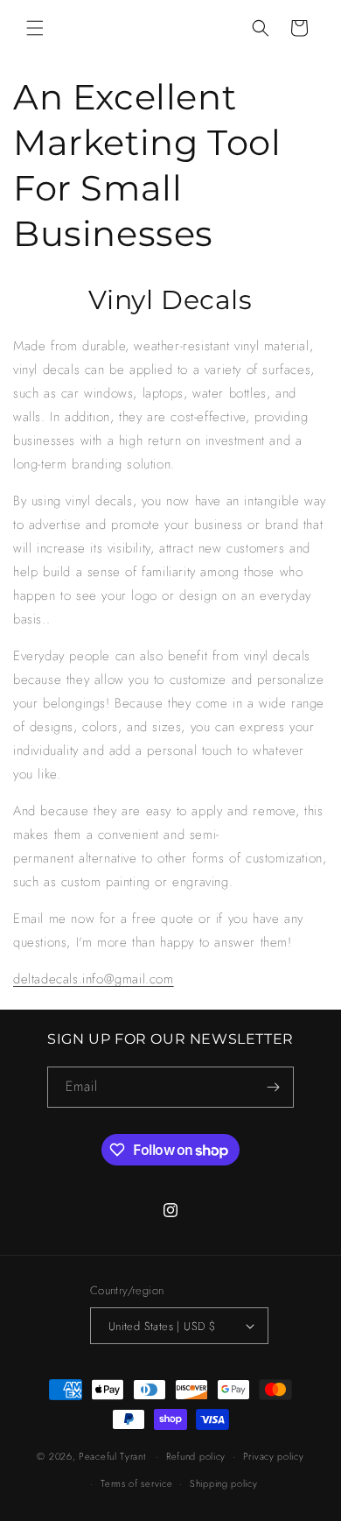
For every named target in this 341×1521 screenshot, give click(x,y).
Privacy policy (273, 1456)
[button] (35, 28)
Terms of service (136, 1483)
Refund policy (196, 1456)
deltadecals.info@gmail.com (93, 979)
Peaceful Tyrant (112, 1456)
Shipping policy (224, 1483)
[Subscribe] (273, 1087)
